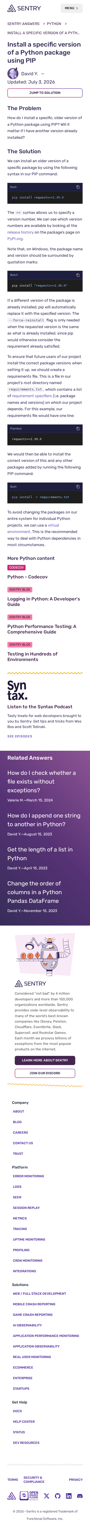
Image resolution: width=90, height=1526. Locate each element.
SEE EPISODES (19, 736)
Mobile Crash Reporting (34, 1304)
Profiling (21, 1250)
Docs (17, 1411)
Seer (17, 1197)
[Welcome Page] (24, 8)
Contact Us (23, 1143)
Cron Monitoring (27, 1261)
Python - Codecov (45, 577)
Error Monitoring (28, 1176)
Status (19, 1432)
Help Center (24, 1422)
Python (54, 24)
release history (20, 232)
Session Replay (26, 1208)
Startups (21, 1389)
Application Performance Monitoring (46, 1336)
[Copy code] (78, 187)
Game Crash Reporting (33, 1315)
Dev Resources (26, 1443)
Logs (17, 1187)
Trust (18, 1154)
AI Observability (27, 1325)
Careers (20, 1133)
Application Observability (36, 1346)
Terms (12, 1480)
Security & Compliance (34, 1480)
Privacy (76, 1480)
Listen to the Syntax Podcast (45, 706)
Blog (17, 1122)
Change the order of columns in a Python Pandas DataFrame (34, 892)
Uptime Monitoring (29, 1239)
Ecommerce (23, 1368)
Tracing (20, 1229)
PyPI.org (15, 238)
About (18, 1111)
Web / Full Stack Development (39, 1294)
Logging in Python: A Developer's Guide (43, 601)
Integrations (24, 1271)
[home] (11, 1496)
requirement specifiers (32, 395)
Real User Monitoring (32, 1357)
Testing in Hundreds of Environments (44, 656)
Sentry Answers (23, 24)
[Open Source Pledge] (28, 1495)
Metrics (20, 1218)
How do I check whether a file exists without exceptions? (41, 782)
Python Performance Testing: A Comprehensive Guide (45, 629)
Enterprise (23, 1378)
